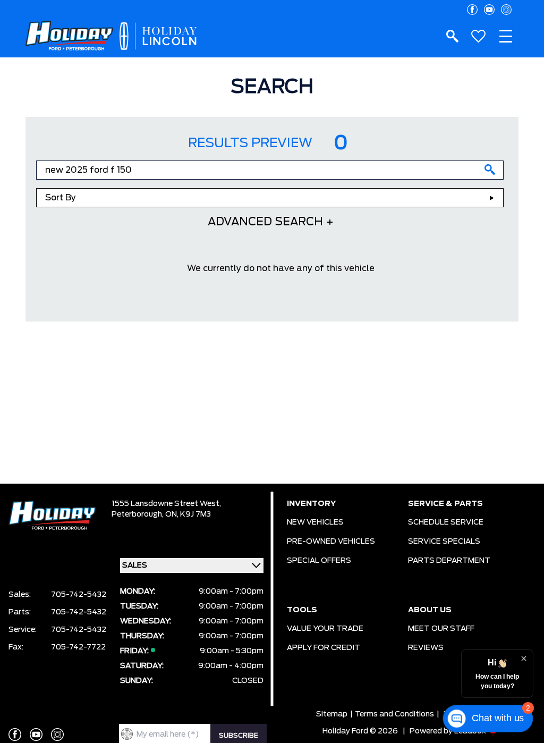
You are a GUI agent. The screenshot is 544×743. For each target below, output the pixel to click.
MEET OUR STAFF (441, 628)
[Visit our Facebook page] (472, 9)
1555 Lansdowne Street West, (166, 504)
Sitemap (331, 714)
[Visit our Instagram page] (506, 9)
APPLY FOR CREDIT (323, 648)
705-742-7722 (78, 647)
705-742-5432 (78, 594)
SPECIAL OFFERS (319, 560)
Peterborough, (138, 514)
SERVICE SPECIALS (444, 541)
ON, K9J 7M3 (188, 514)
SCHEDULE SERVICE (445, 522)
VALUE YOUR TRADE (325, 628)
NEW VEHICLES (315, 522)
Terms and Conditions (394, 714)
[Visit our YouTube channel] (489, 9)
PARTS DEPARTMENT (449, 560)
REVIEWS (426, 648)
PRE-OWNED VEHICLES (331, 541)
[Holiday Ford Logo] (69, 36)
